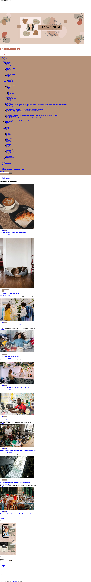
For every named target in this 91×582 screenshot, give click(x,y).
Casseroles (34, 108)
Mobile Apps (8, 153)
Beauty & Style (7, 62)
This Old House (9, 141)
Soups (18, 120)
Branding (10, 76)
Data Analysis (11, 78)
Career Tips (8, 69)
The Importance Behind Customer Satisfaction (12, 324)
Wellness (8, 127)
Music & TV (8, 155)
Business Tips (4, 230)
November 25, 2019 (8, 516)
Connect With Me (7, 163)
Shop (3, 167)
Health (7, 123)
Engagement (10, 80)
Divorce (10, 99)
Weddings (10, 102)
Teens (9, 94)
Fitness (7, 122)
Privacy (5, 58)
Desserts (22, 110)
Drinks (7, 112)
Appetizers (36, 104)
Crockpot (24, 109)
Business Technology (10, 68)
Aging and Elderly (9, 82)
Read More (2, 237)
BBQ (26, 105)
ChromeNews (14, 581)
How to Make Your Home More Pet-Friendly (11, 293)
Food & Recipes (7, 103)
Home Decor (8, 134)
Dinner (14, 111)
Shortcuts (8, 119)
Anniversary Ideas (12, 98)
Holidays (8, 133)
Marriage (10, 100)
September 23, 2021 (8, 452)
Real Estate (8, 140)
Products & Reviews (8, 149)
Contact (3, 162)
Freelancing (8, 70)
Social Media (8, 79)
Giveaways (8, 150)
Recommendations (10, 157)
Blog (3, 61)
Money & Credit (7, 143)
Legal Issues (8, 146)
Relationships (9, 97)
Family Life (10, 90)
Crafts (7, 129)
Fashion (7, 63)
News (3, 168)
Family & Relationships (8, 81)
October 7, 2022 (8, 389)
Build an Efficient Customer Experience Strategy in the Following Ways (18, 450)
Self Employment (11, 74)
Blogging (10, 72)
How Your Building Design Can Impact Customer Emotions (15, 482)
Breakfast (15, 106)
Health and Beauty (10, 151)
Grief (9, 84)
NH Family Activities (10, 161)
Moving (7, 139)
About (3, 57)
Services (4, 166)
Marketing (8, 75)
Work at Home (11, 73)
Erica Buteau (2, 234)
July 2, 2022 (7, 421)
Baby (9, 87)
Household (8, 137)
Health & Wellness (8, 121)
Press (3, 164)
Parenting (8, 86)
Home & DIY (6, 128)
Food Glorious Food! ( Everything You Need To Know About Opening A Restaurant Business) (23, 513)
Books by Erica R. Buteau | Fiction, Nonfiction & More (13, 169)
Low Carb (11, 116)
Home (3, 56)
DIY (7, 131)
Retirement (8, 147)
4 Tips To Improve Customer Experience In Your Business (14, 387)
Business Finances (10, 67)
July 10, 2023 (7, 327)
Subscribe (2, 174)
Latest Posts (4, 566)
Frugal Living (8, 144)
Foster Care (10, 91)
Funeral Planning (11, 85)
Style (7, 64)
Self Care (8, 126)
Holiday (32, 115)
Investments (8, 145)
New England (9, 160)
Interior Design (9, 138)
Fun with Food (9, 114)
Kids (9, 92)
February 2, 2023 (8, 358)
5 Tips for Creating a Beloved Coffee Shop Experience (13, 232)
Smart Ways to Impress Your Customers (10, 356)
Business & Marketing (8, 65)
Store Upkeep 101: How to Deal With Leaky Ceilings (13, 419)
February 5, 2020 (8, 484)
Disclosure (6, 59)
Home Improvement (10, 135)
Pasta (24, 117)
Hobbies (8, 132)
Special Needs (11, 93)
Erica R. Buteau (10, 49)
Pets (7, 96)
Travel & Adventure (8, 158)
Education (10, 88)
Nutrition (8, 125)
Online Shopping (9, 156)
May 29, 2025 (7, 234)
